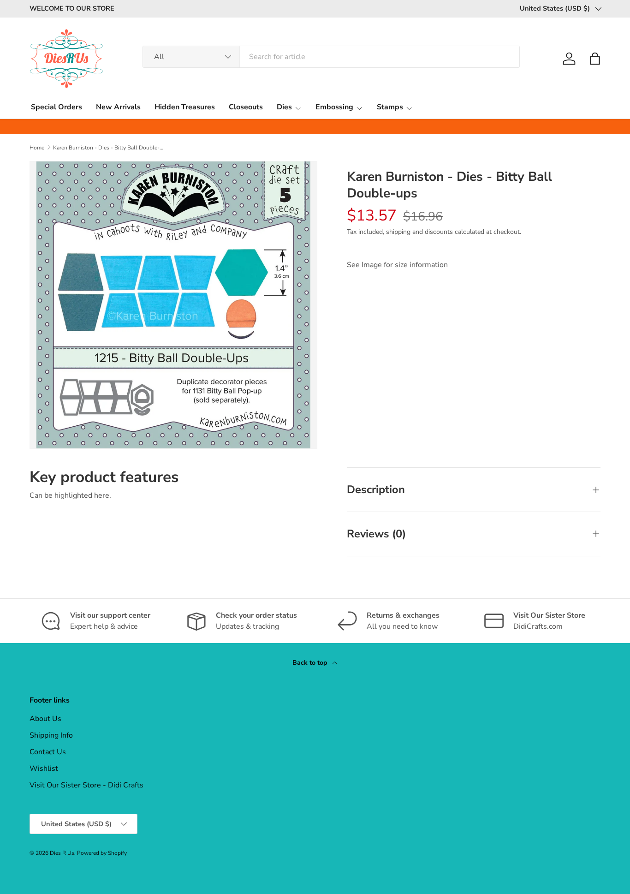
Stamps (390, 107)
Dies (284, 107)
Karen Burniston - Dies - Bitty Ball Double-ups (108, 147)
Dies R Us (62, 853)
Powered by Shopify (102, 853)
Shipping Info (51, 735)
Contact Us (48, 752)
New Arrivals (118, 107)
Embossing (334, 107)
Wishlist (44, 768)
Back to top (310, 662)
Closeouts (246, 107)
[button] (595, 58)
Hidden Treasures (185, 107)
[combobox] (331, 56)
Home (37, 147)
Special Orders (56, 107)
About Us (45, 719)
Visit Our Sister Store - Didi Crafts (86, 785)
